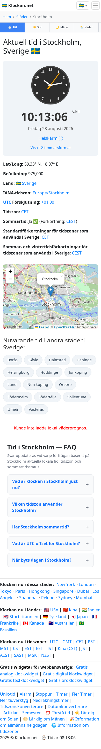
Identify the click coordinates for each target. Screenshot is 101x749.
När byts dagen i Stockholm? (41, 560)
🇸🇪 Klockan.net (17, 5)
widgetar (23, 667)
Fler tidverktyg (14, 700)
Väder (86, 27)
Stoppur (44, 694)
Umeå (13, 409)
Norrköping (37, 384)
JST (84, 648)
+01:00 (47, 202)
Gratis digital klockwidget (68, 674)
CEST (71, 221)
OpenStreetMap (65, 327)
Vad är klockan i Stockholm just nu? (45, 484)
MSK (32, 655)
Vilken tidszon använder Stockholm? (37, 507)
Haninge (84, 359)
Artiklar (10, 713)
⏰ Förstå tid (57, 713)
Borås (13, 359)
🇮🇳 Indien (91, 610)
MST (4, 648)
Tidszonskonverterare (22, 706)
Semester (31, 713)
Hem (7, 16)
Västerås (36, 409)
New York (65, 584)
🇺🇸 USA (51, 610)
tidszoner (36, 642)
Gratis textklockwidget (22, 680)
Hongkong (39, 591)
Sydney (65, 597)
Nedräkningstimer (51, 700)
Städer (22, 16)
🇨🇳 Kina (70, 610)
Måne (62, 27)
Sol (37, 27)
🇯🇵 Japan (79, 616)
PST (91, 642)
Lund (12, 384)
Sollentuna (76, 396)
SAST (19, 655)
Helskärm (51, 138)
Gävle (33, 359)
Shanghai (28, 597)
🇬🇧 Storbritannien (20, 616)
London (86, 584)
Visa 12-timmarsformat (51, 147)
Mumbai (84, 597)
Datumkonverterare (67, 706)
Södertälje (47, 396)
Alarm (25, 694)
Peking (48, 597)
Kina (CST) (67, 648)
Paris (20, 591)
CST (16, 648)
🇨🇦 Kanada (33, 623)
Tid (12, 27)
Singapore (63, 591)
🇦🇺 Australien (61, 623)
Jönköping (78, 372)
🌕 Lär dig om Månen (44, 719)
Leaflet (43, 327)
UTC (7, 202)
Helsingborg (19, 372)
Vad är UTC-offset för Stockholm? (46, 543)
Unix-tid (7, 694)
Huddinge (49, 372)
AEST (5, 655)
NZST (46, 655)
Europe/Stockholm (51, 193)
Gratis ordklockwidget (70, 680)
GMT (67, 642)
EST (28, 648)
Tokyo (6, 591)
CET (76, 111)
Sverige (29, 183)
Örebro (65, 384)
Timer (62, 694)
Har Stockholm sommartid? (40, 527)
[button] (50, 291)
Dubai (83, 591)
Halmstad (57, 359)
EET (39, 648)
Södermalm (18, 396)
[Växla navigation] (95, 5)
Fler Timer (82, 694)
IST (50, 648)
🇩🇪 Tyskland (54, 616)
